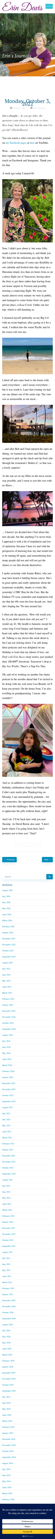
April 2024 (6, 1059)
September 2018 (9, 1457)
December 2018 (8, 1439)
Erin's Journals (39, 107)
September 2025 (9, 956)
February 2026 (8, 926)
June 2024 (6, 1047)
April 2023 (6, 1131)
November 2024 (9, 1017)
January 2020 (7, 1366)
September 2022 (9, 1173)
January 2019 (7, 1433)
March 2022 (7, 1209)
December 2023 (8, 1083)
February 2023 (8, 1143)
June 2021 (6, 1264)
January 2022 (7, 1222)
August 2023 (7, 1107)
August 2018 (7, 1463)
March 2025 (7, 992)
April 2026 (6, 914)
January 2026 (7, 932)
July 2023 (6, 1113)
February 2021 (8, 1288)
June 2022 (6, 1191)
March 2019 (7, 1421)
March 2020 (7, 1354)
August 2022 (7, 1179)
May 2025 (6, 980)
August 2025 (7, 962)
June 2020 (6, 1336)
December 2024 (8, 1010)
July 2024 (6, 1041)
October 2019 (7, 1384)
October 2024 (7, 1023)
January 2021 (7, 1294)
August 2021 (7, 1252)
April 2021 (6, 1276)
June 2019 (6, 1402)
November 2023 (9, 1089)
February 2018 (8, 1499)
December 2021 (8, 1228)
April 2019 (6, 1415)
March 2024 (7, 1065)
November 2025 (9, 944)
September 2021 (9, 1246)
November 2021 (9, 1234)
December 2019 (8, 1372)
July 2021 (6, 1258)
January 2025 (7, 1004)
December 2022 (8, 1155)
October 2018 (7, 1451)
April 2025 (6, 986)
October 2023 (7, 1095)
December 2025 (8, 938)
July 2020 (6, 1330)
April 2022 (6, 1203)
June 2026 (6, 902)
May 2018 (6, 1481)
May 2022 (6, 1197)
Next (46, 859)
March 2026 (7, 920)
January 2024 (7, 1077)
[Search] (49, 876)
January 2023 (7, 1149)
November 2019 (9, 1378)
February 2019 (8, 1427)
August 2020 (7, 1324)
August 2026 (7, 890)
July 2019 (6, 1396)
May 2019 (6, 1409)
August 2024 (7, 1035)
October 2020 (7, 1312)
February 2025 (8, 998)
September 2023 (9, 1101)
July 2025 (6, 968)
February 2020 (8, 1360)
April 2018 (6, 1487)
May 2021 (6, 1270)
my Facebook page (16, 142)
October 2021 (7, 1240)
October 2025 (7, 950)
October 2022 (7, 1167)
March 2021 (7, 1282)
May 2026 (6, 908)
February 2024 (8, 1071)
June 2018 (6, 1475)
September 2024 (9, 1029)
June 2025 (6, 974)
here (32, 142)
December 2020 (8, 1300)
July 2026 (6, 896)
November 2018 (9, 1445)
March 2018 (7, 1493)
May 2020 (6, 1342)
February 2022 (8, 1216)
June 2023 (6, 1119)
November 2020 (9, 1306)
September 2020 (9, 1318)
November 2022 (9, 1161)
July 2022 (6, 1185)
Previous (10, 859)
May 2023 (6, 1125)
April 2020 (6, 1348)
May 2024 (6, 1053)
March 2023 (7, 1137)
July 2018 (6, 1469)
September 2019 (9, 1390)
